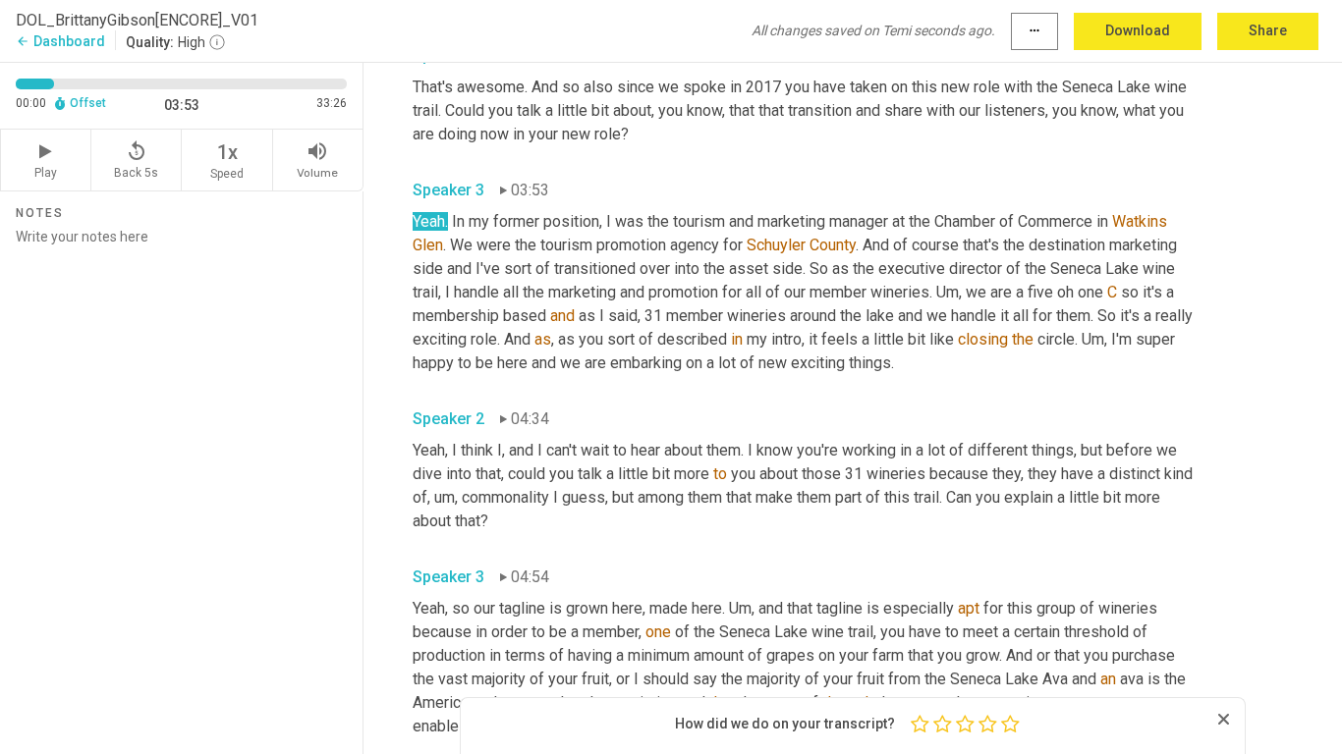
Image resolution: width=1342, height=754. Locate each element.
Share (1268, 30)
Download (1137, 30)
